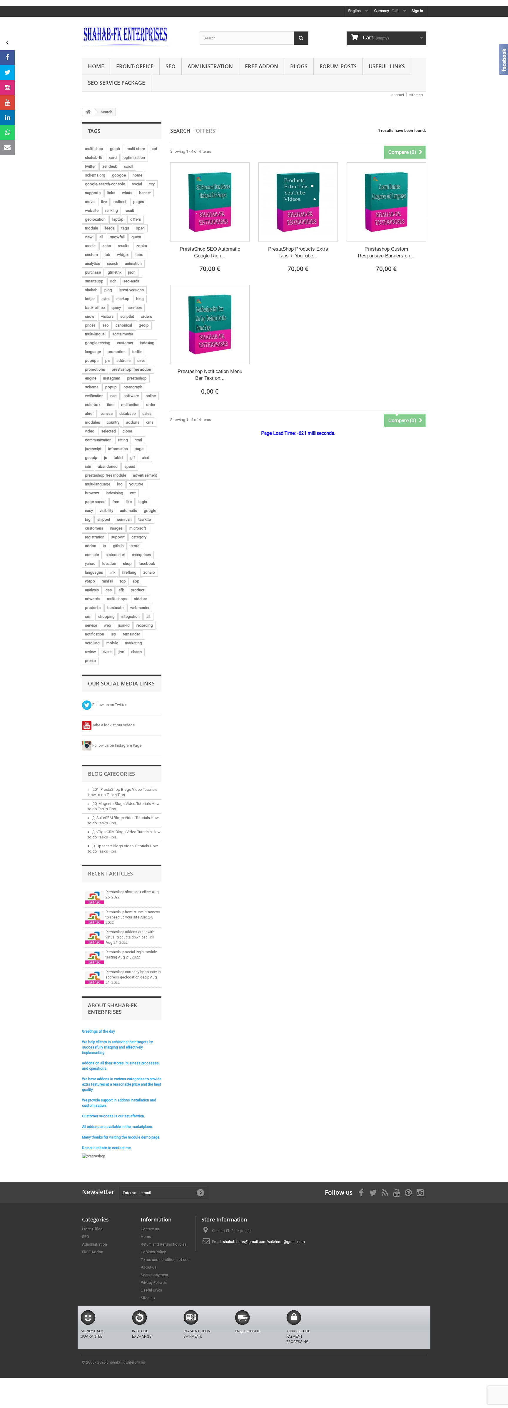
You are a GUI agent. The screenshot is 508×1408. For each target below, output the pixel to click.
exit (133, 493)
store (135, 546)
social (137, 184)
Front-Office (134, 66)
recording (144, 625)
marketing (133, 643)
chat (145, 457)
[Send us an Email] (7, 147)
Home (96, 66)
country (113, 422)
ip (104, 546)
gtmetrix (114, 272)
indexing (147, 343)
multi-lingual (95, 334)
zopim (141, 246)
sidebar (140, 599)
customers (94, 528)
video (89, 431)
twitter (90, 166)
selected (108, 431)
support (118, 537)
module (91, 228)
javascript (93, 449)
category (138, 537)
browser (92, 493)
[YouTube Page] (7, 102)
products (93, 607)
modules (92, 422)
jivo (121, 652)
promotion (117, 351)
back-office (95, 307)
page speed (95, 502)
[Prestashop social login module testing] (94, 957)
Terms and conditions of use (165, 1259)
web (107, 625)
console (92, 554)
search (112, 263)
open (140, 228)
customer (125, 343)
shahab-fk (93, 157)
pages (138, 201)
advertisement (145, 475)
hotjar (90, 299)
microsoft (137, 528)
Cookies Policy (153, 1252)
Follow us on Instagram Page (116, 745)
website (91, 210)
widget (123, 254)
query (116, 307)
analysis (92, 590)
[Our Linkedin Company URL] (7, 117)
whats (127, 193)
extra (105, 299)
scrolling (92, 643)
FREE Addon (261, 66)
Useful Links (387, 66)
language (93, 351)
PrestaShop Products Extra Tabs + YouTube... (298, 252)
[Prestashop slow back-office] (94, 897)
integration (130, 616)
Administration (210, 66)
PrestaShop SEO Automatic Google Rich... (210, 252)
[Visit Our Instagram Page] (7, 87)
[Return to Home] (88, 112)
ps (107, 360)
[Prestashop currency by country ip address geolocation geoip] (94, 977)
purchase (93, 272)
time (110, 404)
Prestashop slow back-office (129, 892)
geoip (144, 325)
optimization (134, 157)
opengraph (132, 387)
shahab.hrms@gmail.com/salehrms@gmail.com (264, 1241)
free (115, 502)
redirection (130, 404)
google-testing (97, 343)
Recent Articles (110, 873)
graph (115, 149)
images (116, 528)
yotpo (90, 581)
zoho (106, 246)
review (90, 652)
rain (88, 466)
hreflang (129, 572)
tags (125, 228)
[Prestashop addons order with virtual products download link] (94, 937)
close (127, 431)
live (104, 201)
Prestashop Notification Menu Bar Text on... (210, 375)
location (109, 563)
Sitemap (148, 1298)
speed (129, 466)
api (154, 149)
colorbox (92, 404)
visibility (106, 510)
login (142, 502)
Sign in (417, 11)
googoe (119, 175)
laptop (117, 219)
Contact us (150, 1229)
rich (113, 281)
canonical (124, 325)
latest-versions (131, 290)
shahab (91, 290)
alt (148, 616)
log (120, 484)
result (129, 210)
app (136, 581)
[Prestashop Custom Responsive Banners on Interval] (386, 202)
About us (148, 1267)
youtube (136, 484)
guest (136, 237)
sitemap (416, 95)
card (113, 157)
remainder (131, 634)
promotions (95, 369)
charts (136, 652)
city (152, 184)
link (113, 572)
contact (397, 95)
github (118, 546)
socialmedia (122, 334)
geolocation (95, 219)
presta (90, 660)
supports (93, 193)
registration (94, 537)
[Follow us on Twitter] (7, 72)
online (151, 396)
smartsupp (94, 281)
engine (90, 378)
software (131, 396)
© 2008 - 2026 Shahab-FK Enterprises (113, 1362)
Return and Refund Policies (163, 1244)
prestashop (137, 378)
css (109, 590)
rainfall (107, 581)
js (105, 457)
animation (133, 263)
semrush (124, 519)
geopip (91, 457)
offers (135, 219)
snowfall (117, 237)
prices (90, 325)
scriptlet (127, 316)
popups (91, 360)
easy (89, 510)
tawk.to (144, 519)
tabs (139, 254)
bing (140, 299)
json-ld (124, 625)
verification (94, 396)
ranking (111, 210)
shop (127, 563)
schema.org (95, 175)
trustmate (115, 607)
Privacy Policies (154, 1282)
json (132, 272)
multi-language (97, 484)
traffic (137, 351)
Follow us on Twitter (108, 705)
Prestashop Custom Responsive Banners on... (386, 252)
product (137, 590)
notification (94, 634)
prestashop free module (105, 475)
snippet (103, 519)
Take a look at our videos (113, 725)
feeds (110, 228)
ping (108, 290)
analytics (92, 263)
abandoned (108, 466)
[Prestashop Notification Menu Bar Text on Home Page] (210, 324)
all (101, 237)
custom (91, 254)
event (107, 652)
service (91, 625)
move (89, 201)
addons (132, 422)
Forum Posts (338, 66)
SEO (171, 66)
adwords (92, 599)
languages (94, 572)
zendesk (109, 166)
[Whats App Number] (7, 132)
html (138, 440)
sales (146, 413)
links (111, 193)
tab (107, 254)
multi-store (136, 149)
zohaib (149, 572)
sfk (121, 590)
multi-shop (94, 149)
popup (111, 387)
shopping (106, 616)
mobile (112, 643)
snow (89, 316)
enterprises (141, 554)
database (127, 413)
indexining (114, 493)
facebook (146, 563)
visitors (107, 316)
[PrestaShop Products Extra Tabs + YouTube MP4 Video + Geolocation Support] (298, 202)
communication (98, 440)
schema (91, 387)
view (89, 237)
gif (132, 457)
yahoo (90, 563)
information (118, 449)
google (150, 510)
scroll (128, 166)
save (141, 360)
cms (149, 422)
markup (122, 299)
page (139, 449)
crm (88, 616)
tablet (118, 457)
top (123, 581)
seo (105, 325)
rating (123, 440)
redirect (119, 201)
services (135, 307)
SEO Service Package (116, 82)
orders (146, 316)
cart (113, 396)
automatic (128, 510)
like (129, 502)
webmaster (139, 607)
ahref (89, 413)
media (90, 246)
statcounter (115, 554)
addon (90, 546)
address (123, 360)
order (150, 404)
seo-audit (131, 281)
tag (88, 519)
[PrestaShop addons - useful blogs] (136, 36)
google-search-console (105, 184)
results (123, 246)
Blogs (299, 66)
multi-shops (117, 599)
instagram (111, 378)
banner (145, 193)
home (137, 175)
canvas (107, 413)
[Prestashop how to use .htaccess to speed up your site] (94, 917)
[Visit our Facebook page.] (7, 57)
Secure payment (154, 1275)
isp (113, 634)
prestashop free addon (131, 369)
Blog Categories (111, 773)
